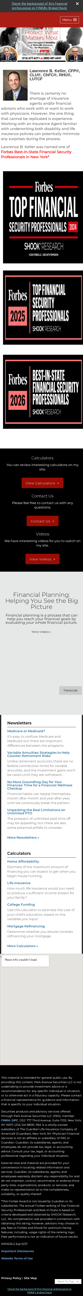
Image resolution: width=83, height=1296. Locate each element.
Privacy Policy (11, 1278)
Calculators (19, 853)
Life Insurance (19, 883)
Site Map (30, 1278)
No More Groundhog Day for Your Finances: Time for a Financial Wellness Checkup (39, 785)
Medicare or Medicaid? (26, 731)
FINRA (5, 1120)
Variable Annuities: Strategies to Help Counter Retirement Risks (38, 754)
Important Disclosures (17, 1251)
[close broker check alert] (77, 3)
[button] (69, 19)
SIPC (14, 1120)
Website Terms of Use (17, 1258)
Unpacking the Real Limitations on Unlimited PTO (36, 811)
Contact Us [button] (40, 521)
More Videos (41, 631)
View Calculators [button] (40, 483)
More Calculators (22, 946)
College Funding (21, 904)
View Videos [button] (40, 559)
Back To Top (66, 1281)
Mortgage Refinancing (26, 926)
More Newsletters (23, 837)
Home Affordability (23, 861)
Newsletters (19, 723)
